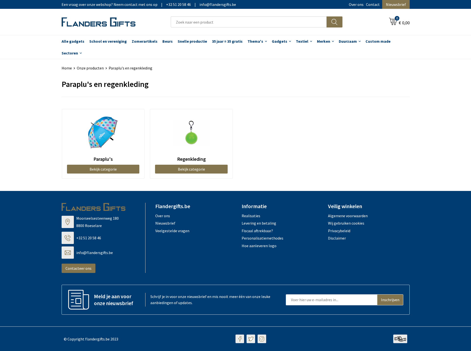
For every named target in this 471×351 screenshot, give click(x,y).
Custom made (378, 41)
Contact (373, 4)
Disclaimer (337, 238)
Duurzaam (348, 41)
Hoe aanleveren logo (259, 245)
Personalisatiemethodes (262, 238)
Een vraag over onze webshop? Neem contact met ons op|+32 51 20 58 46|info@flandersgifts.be (149, 4)
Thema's (255, 41)
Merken (323, 41)
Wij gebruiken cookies (346, 223)
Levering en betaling (259, 223)
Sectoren (70, 53)
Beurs (167, 41)
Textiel (302, 41)
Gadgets (279, 41)
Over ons (356, 4)
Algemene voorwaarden (348, 215)
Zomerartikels (144, 41)
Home (67, 68)
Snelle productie (192, 41)
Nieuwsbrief (396, 4)
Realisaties (251, 215)
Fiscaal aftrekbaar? (257, 230)
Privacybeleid (339, 230)
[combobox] (249, 21)
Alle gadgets (73, 41)
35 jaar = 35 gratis (227, 41)
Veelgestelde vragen (172, 230)
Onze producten (90, 68)
